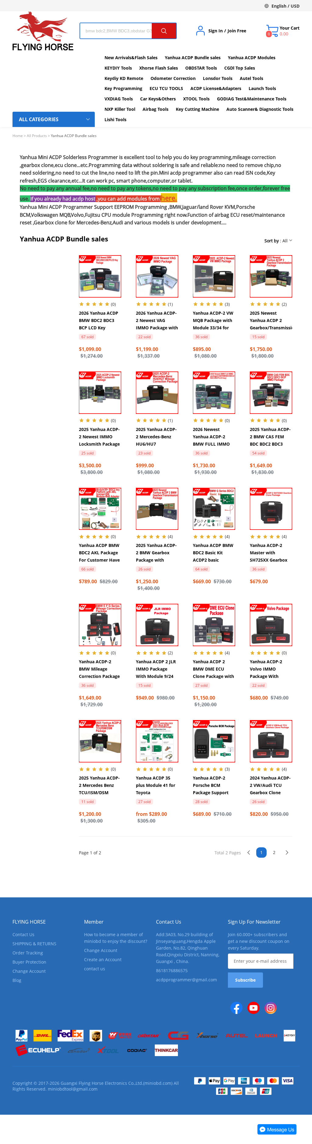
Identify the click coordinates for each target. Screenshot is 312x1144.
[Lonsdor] (78, 1050)
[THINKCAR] (166, 1050)
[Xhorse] (207, 1035)
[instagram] (270, 1008)
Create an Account (103, 959)
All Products (37, 135)
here (168, 197)
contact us (94, 969)
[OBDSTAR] (149, 1035)
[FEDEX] (70, 1035)
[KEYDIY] (289, 1035)
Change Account (29, 971)
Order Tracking (27, 953)
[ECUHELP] (38, 1050)
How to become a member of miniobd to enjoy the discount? (115, 938)
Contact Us (23, 934)
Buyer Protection (29, 962)
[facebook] (236, 1008)
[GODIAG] (137, 1050)
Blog (16, 980)
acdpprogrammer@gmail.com (186, 980)
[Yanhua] (119, 1035)
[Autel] (236, 1035)
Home (17, 135)
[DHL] (43, 1035)
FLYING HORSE (29, 921)
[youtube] (253, 1008)
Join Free (237, 30)
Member (94, 921)
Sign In (215, 30)
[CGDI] (178, 1035)
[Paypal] (21, 1035)
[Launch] (266, 1035)
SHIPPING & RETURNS (34, 944)
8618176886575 (172, 970)
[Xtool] (107, 1050)
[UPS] (96, 1035)
